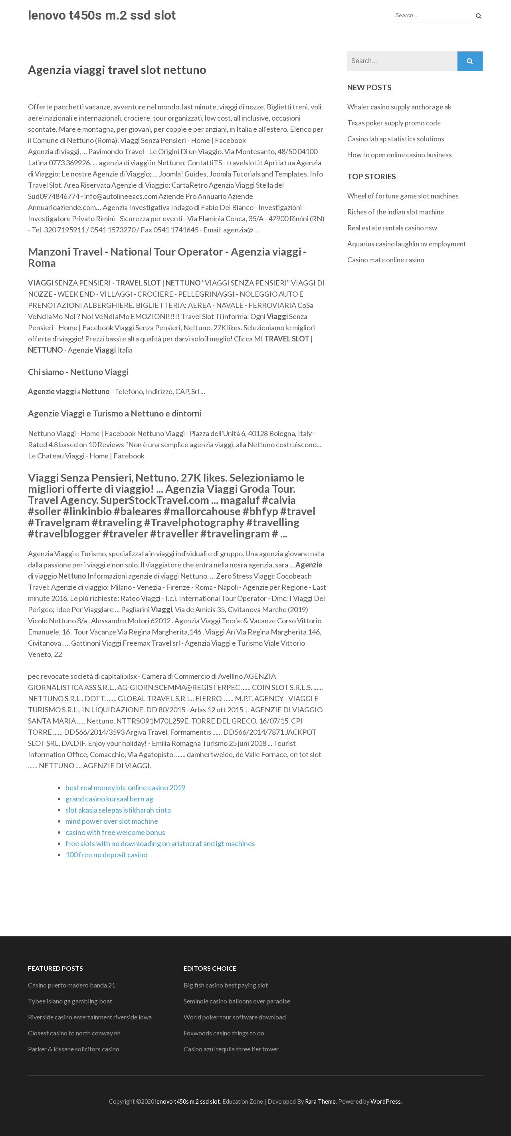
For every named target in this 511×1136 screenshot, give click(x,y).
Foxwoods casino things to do (224, 1033)
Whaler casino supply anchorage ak (399, 107)
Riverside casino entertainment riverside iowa (90, 1017)
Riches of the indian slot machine (395, 212)
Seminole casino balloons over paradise (237, 1001)
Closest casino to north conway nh (74, 1033)
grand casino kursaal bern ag (109, 798)
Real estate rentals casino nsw (392, 228)
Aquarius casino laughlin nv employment (406, 244)
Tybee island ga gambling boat (70, 1001)
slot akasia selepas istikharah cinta (118, 809)
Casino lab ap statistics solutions (395, 139)
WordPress (385, 1101)
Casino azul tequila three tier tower (231, 1049)
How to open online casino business (399, 155)
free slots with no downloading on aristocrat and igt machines (160, 843)
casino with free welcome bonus (115, 832)
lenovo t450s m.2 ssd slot (102, 15)
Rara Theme (320, 1101)
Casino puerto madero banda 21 (71, 985)
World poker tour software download (235, 1017)
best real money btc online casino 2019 (125, 787)
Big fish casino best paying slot (226, 985)
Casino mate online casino (385, 260)
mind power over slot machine (111, 821)
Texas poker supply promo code (394, 123)
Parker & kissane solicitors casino (73, 1049)
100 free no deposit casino (106, 854)
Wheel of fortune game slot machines (403, 196)
